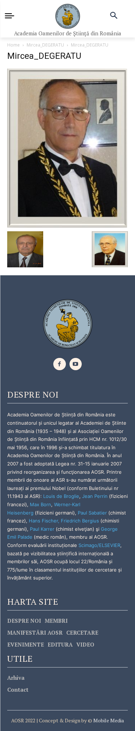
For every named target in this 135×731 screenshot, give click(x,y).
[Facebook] (59, 364)
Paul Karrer (42, 529)
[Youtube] (75, 364)
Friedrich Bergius (80, 521)
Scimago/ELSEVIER (99, 545)
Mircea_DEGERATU (45, 45)
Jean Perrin (95, 496)
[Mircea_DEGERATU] (67, 147)
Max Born (40, 504)
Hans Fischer (43, 521)
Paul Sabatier (92, 513)
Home (13, 45)
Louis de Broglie (61, 496)
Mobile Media (108, 720)
